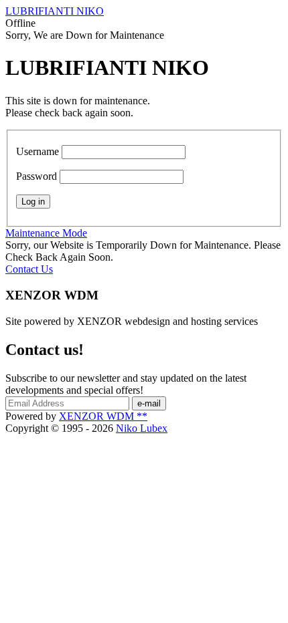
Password (36, 176)
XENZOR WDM (103, 416)
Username (37, 151)
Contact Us (29, 269)
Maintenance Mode (46, 233)
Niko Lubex (141, 428)
